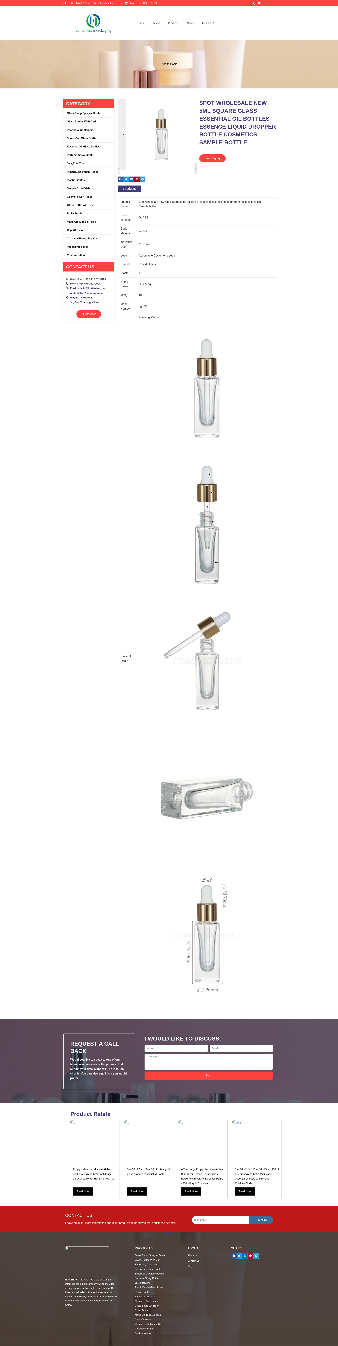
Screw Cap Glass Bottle (81, 138)
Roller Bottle (74, 213)
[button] (253, 3)
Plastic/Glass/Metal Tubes (82, 171)
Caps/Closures (76, 230)
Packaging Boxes (77, 246)
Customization (76, 255)
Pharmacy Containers (80, 129)
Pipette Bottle (169, 64)
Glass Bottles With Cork (81, 121)
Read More (83, 1191)
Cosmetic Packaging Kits (82, 238)
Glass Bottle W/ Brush (80, 204)
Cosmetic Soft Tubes (79, 196)
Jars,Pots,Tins (75, 163)
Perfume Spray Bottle (80, 154)
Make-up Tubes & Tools (81, 221)
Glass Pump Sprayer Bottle (83, 113)
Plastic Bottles (76, 179)
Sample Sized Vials (78, 188)
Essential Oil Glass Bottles (83, 146)
